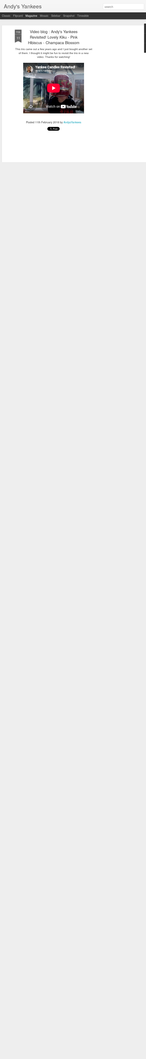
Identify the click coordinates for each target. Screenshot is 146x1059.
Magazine (31, 16)
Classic (6, 16)
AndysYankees (72, 122)
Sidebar (55, 16)
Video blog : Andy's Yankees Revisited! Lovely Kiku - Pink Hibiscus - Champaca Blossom (53, 37)
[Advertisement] (113, 90)
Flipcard (18, 16)
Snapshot (69, 16)
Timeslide (83, 16)
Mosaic (44, 16)
